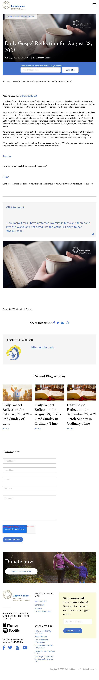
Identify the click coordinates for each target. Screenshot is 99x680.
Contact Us (40, 604)
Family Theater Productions (41, 640)
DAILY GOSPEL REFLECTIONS (20, 16)
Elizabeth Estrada (43, 57)
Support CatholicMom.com (43, 610)
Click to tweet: (15, 207)
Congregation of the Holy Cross (43, 646)
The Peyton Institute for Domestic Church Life (44, 659)
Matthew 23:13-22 (27, 95)
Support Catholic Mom (21, 571)
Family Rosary (41, 636)
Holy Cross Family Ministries (43, 632)
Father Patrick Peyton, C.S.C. (45, 652)
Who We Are (41, 601)
